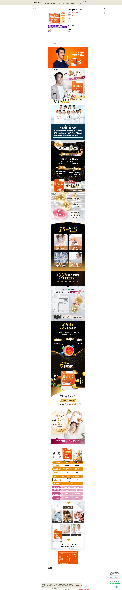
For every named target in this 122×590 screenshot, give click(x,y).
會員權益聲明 (67, 589)
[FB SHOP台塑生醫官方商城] (38, 2)
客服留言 (66, 588)
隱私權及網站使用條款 (54, 588)
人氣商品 (104, 14)
